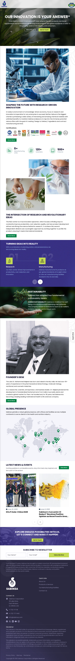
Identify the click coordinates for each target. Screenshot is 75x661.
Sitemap (19, 655)
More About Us (31, 30)
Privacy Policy (10, 655)
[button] (40, 281)
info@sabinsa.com (15, 617)
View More (63, 468)
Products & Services (46, 584)
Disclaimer (27, 655)
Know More (11, 140)
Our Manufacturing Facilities (49, 588)
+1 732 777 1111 (13, 610)
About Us (42, 581)
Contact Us (43, 591)
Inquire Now (73, 336)
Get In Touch (44, 30)
